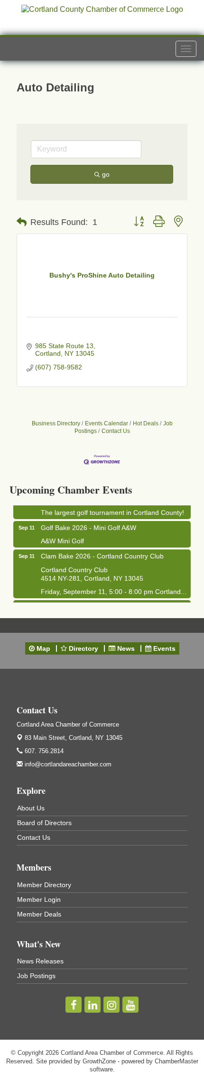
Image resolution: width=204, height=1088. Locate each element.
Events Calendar (106, 423)
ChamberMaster (176, 1061)
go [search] (106, 174)
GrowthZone (99, 1061)
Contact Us (116, 431)
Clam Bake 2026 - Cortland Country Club (102, 554)
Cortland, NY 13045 (73, 737)
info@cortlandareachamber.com (67, 764)
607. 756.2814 (43, 751)
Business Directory (56, 423)
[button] (22, 222)
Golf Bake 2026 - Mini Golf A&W (88, 526)
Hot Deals (145, 423)
